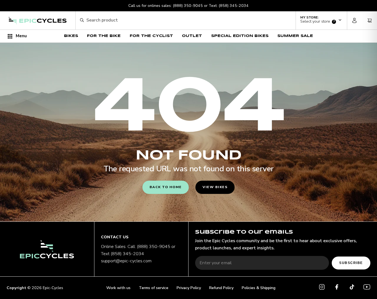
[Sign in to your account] (354, 20)
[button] (321, 19)
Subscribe (351, 263)
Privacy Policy (189, 287)
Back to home (166, 187)
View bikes (215, 187)
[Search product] (82, 20)
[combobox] (188, 20)
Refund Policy (221, 287)
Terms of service (153, 287)
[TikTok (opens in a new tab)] (352, 288)
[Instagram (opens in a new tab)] (321, 288)
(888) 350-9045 (188, 5)
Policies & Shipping (258, 287)
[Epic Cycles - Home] (37, 20)
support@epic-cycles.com (126, 261)
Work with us (118, 287)
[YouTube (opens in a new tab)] (366, 288)
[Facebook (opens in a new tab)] (336, 288)
